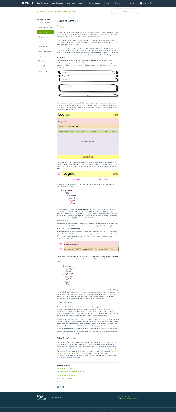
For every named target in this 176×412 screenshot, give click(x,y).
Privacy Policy (103, 409)
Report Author (42, 46)
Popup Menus (66, 353)
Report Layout (42, 32)
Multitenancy (61, 382)
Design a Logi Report (44, 22)
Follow (60, 26)
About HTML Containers (45, 27)
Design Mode (42, 56)
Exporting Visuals (43, 66)
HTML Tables (81, 211)
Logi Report (71, 3)
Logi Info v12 (57, 11)
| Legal (98, 409)
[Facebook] (58, 387)
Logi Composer (57, 3)
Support (106, 3)
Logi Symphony (42, 3)
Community (119, 3)
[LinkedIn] (63, 387)
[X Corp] (61, 387)
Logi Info (82, 3)
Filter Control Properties (64, 378)
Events (132, 3)
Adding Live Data (43, 37)
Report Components (44, 51)
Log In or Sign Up (148, 3)
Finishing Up (42, 42)
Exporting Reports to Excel (65, 368)
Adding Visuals (42, 61)
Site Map (110, 409)
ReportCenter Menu (80, 353)
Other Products (94, 3)
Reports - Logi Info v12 (69, 11)
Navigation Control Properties (66, 375)
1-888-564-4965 (126, 396)
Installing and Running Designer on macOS (70, 371)
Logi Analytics (41, 11)
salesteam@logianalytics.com (130, 398)
